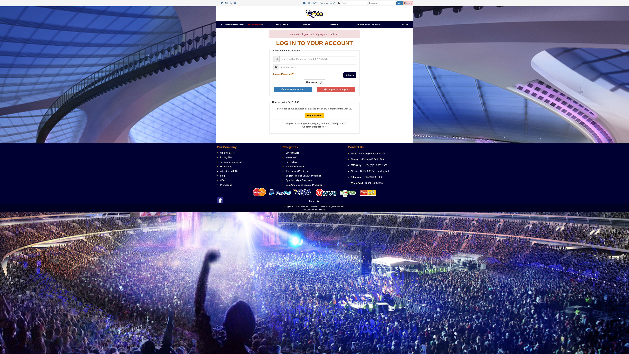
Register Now (314, 115)
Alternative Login (314, 82)
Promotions (226, 185)
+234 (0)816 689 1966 (372, 159)
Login (399, 3)
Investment (291, 157)
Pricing (307, 24)
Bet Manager (292, 152)
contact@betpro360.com (372, 153)
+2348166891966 (372, 177)
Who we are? (227, 152)
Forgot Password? (283, 74)
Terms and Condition (368, 24)
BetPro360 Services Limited (374, 171)
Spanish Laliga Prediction (299, 180)
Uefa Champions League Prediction (304, 185)
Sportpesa (282, 24)
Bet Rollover (292, 162)
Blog (405, 24)
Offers (334, 24)
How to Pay (226, 166)
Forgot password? (327, 3)
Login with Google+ (337, 89)
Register (408, 3)
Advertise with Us (229, 171)
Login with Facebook (294, 89)
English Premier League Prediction (304, 175)
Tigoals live (314, 201)
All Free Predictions (233, 24)
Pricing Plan (226, 157)
